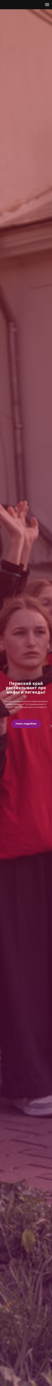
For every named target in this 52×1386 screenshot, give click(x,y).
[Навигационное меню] (47, 4)
